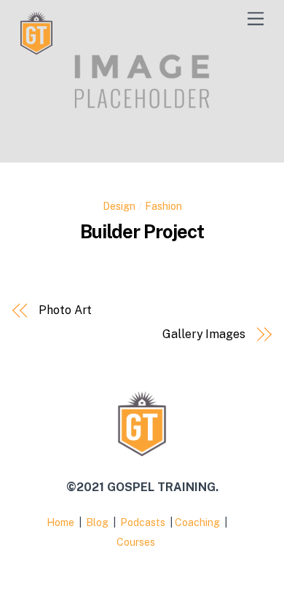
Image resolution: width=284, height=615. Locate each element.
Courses (137, 542)
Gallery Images (203, 334)
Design (119, 206)
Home (60, 522)
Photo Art (65, 310)
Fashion (163, 206)
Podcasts (143, 522)
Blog (98, 522)
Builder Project (142, 232)
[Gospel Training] (36, 48)
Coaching (198, 522)
